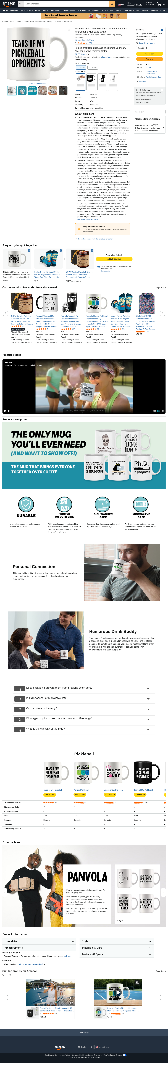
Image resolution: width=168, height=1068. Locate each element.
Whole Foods (93, 10)
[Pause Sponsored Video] (71, 998)
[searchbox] (66, 3)
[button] (5, 10)
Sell (137, 10)
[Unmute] (163, 411)
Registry (154, 10)
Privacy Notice (64, 1055)
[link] (48, 259)
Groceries (82, 10)
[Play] (4, 411)
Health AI (14, 10)
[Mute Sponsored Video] (71, 1003)
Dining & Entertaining (37, 22)
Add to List (139, 112)
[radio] (11, 90)
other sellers (106, 57)
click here (68, 956)
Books (118, 10)
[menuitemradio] (158, 411)
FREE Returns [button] (81, 54)
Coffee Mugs (67, 22)
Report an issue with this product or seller (95, 239)
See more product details (87, 220)
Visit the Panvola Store (84, 40)
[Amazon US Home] (60, 1048)
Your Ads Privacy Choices (113, 1055)
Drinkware (57, 22)
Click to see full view (37, 83)
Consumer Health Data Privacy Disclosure (87, 1055)
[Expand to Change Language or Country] (91, 1047)
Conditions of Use (51, 1055)
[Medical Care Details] (32, 10)
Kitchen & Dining (22, 22)
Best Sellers (55, 10)
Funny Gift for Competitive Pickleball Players (23, 365)
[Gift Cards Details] (133, 10)
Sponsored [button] (6, 975)
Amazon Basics (41, 10)
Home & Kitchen (8, 22)
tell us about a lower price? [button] (31, 964)
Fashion (145, 10)
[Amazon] (9, 4)
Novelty (49, 22)
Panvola (149, 67)
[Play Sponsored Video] (118, 992)
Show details (105, 271)
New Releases (69, 10)
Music (162, 10)
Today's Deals (108, 10)
